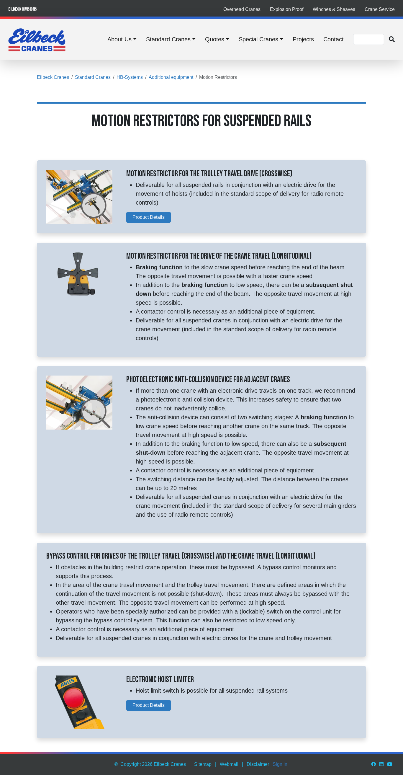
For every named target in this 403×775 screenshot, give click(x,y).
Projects (303, 39)
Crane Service (380, 9)
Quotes (214, 39)
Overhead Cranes (242, 9)
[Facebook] (373, 764)
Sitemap (203, 764)
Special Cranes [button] (258, 39)
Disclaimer (258, 764)
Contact (333, 39)
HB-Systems (130, 77)
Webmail (229, 764)
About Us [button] (119, 39)
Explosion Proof (286, 9)
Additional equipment (171, 77)
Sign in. (281, 764)
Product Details (148, 217)
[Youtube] (389, 764)
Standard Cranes (168, 39)
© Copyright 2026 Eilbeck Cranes (150, 764)
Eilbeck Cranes (53, 77)
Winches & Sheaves (334, 9)
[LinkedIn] (381, 764)
